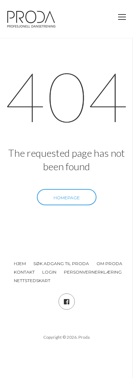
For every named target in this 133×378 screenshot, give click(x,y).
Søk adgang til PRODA (61, 263)
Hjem (20, 263)
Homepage (67, 197)
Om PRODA (109, 263)
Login (49, 272)
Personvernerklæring (93, 272)
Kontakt (24, 272)
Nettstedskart (32, 280)
